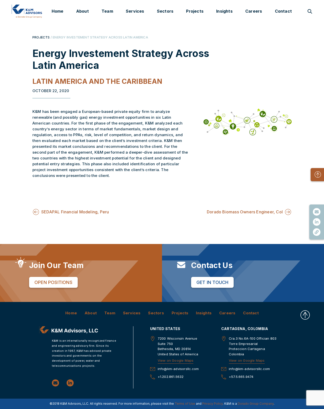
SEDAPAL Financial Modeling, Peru (75, 211)
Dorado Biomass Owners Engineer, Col (245, 211)
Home (58, 11)
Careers (253, 11)
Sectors (165, 11)
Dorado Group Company (256, 403)
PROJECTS (41, 37)
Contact (283, 11)
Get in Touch (212, 282)
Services (135, 11)
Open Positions (53, 282)
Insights (224, 11)
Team (107, 11)
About (82, 11)
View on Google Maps (176, 360)
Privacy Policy (212, 403)
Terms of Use (185, 403)
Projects (195, 11)
